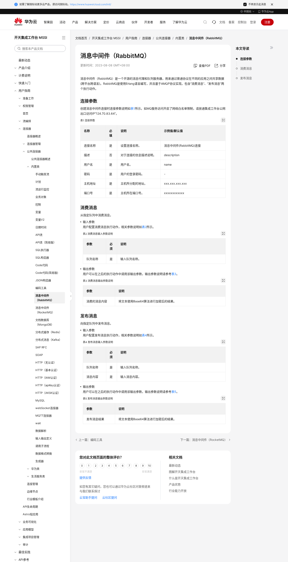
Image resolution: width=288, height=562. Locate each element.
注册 (267, 22)
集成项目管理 (31, 537)
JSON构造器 (43, 280)
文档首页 (81, 38)
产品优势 (175, 484)
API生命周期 (30, 506)
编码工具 (40, 288)
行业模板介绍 (35, 499)
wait (38, 423)
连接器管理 (34, 143)
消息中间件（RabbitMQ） (44, 298)
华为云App (267, 11)
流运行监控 (42, 189)
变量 (38, 212)
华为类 (35, 468)
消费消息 (246, 68)
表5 (173, 391)
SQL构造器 (42, 257)
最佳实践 (24, 552)
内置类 (35, 166)
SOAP (39, 355)
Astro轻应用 (30, 514)
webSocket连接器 (46, 408)
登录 (253, 22)
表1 (133, 108)
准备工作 (28, 98)
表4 (144, 335)
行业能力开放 (178, 490)
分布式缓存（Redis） (48, 332)
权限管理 (28, 105)
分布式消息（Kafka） (48, 339)
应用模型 (28, 529)
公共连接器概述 (40, 159)
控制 (38, 204)
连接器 (27, 128)
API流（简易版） (45, 242)
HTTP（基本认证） (47, 370)
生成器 (39, 461)
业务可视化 (29, 521)
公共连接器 (34, 151)
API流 (38, 234)
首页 (25, 113)
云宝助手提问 (88, 497)
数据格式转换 (43, 453)
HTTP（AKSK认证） (48, 392)
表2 (144, 227)
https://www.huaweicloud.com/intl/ (90, 4)
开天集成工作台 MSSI (106, 38)
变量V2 (39, 219)
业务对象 (40, 197)
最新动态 (24, 60)
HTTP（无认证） (45, 362)
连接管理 (32, 484)
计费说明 (24, 75)
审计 (25, 544)
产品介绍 (24, 68)
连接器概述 (34, 136)
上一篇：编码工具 (90, 439)
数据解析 (40, 430)
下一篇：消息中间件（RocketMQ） (203, 439)
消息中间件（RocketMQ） (45, 310)
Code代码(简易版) (46, 272)
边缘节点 (32, 491)
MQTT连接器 (43, 415)
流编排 (27, 121)
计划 (38, 181)
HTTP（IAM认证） (47, 377)
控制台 (242, 22)
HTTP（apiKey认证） (48, 385)
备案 (231, 22)
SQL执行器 (42, 250)
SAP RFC (41, 347)
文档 (222, 22)
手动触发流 (42, 174)
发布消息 (246, 78)
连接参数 (246, 58)
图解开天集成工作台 (182, 471)
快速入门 (24, 83)
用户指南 (24, 90)
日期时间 (40, 227)
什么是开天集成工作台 (183, 478)
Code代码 (41, 265)
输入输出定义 (43, 438)
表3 (173, 274)
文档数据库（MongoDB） (44, 322)
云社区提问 (109, 497)
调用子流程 (42, 446)
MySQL (40, 400)
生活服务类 (38, 476)
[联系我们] (214, 22)
